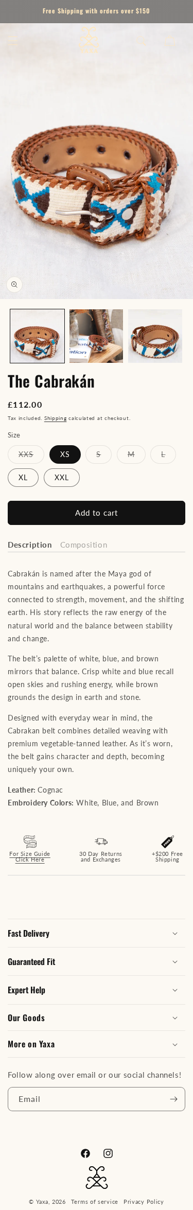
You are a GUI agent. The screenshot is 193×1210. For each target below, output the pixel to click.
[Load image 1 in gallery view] (37, 336)
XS (65, 454)
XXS (31, 456)
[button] (13, 40)
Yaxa (42, 1201)
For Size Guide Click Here (29, 856)
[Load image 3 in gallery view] (155, 336)
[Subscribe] (173, 1099)
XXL (62, 477)
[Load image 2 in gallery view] (96, 336)
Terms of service (94, 1201)
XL (23, 477)
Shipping (55, 418)
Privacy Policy (144, 1201)
